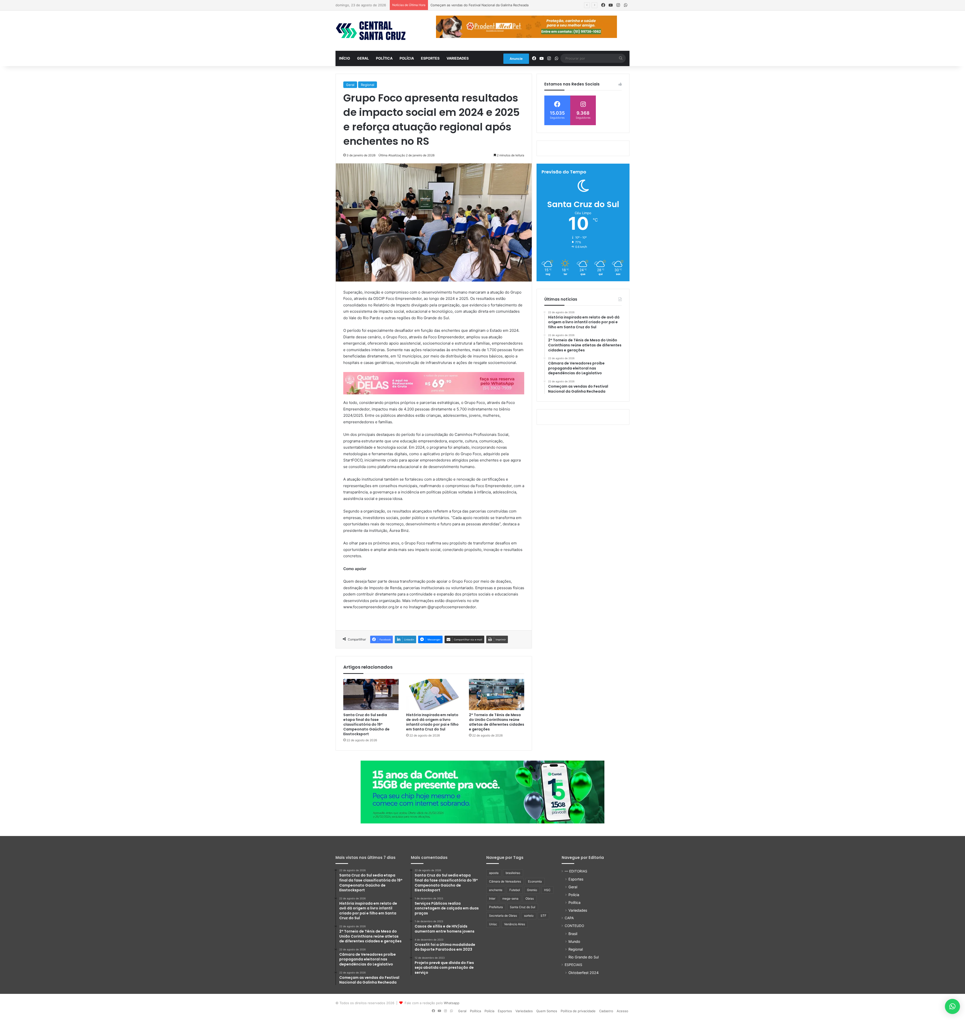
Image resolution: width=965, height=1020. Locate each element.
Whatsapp (451, 1003)
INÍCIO (344, 58)
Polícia (407, 58)
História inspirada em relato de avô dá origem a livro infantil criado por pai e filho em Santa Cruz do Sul (432, 722)
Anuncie (516, 59)
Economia (535, 881)
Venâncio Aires (514, 924)
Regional (367, 85)
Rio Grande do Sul (583, 957)
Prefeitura (496, 907)
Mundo (574, 941)
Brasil (572, 934)
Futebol (514, 890)
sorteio (529, 915)
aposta (494, 873)
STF (543, 915)
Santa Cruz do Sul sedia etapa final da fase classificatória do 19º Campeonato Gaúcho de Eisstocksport (366, 724)
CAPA (569, 918)
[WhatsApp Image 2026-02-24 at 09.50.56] (482, 792)
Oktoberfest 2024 (583, 972)
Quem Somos (546, 1011)
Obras (529, 898)
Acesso (622, 1011)
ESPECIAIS (573, 965)
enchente (495, 890)
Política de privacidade (578, 1011)
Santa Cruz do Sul (522, 907)
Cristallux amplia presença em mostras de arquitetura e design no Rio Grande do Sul (496, 5)
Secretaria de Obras (503, 915)
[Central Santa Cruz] (370, 31)
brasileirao (513, 873)
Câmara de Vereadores (505, 881)
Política (384, 58)
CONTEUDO (574, 926)
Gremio (532, 890)
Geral (363, 58)
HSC (547, 890)
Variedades (458, 58)
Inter (492, 898)
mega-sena (510, 898)
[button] (952, 1006)
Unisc (493, 924)
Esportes (430, 58)
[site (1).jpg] (433, 383)
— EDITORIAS (576, 871)
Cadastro (606, 1011)
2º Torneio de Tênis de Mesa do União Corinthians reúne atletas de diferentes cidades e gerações (496, 722)
